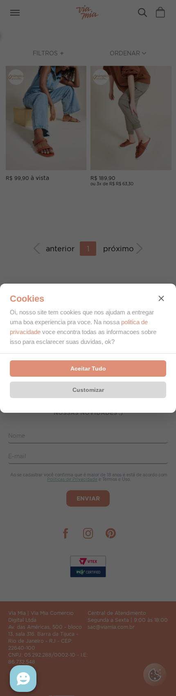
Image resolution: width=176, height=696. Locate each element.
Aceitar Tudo (88, 368)
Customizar (88, 390)
